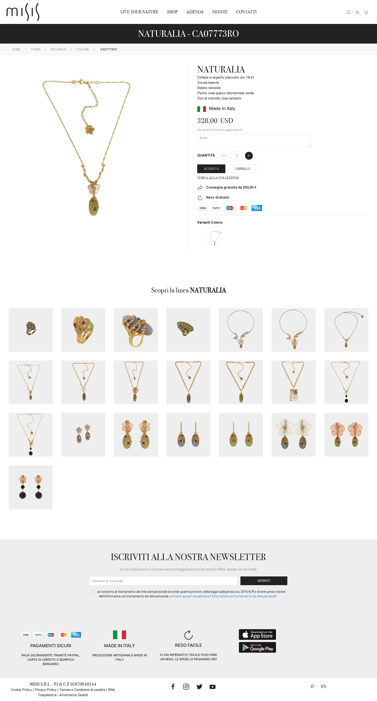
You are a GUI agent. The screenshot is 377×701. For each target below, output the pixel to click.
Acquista (211, 169)
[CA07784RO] (241, 382)
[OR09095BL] (293, 435)
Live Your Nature (139, 11)
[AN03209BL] (136, 330)
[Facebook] (173, 686)
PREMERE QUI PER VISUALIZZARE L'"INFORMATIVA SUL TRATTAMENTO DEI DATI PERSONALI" (223, 596)
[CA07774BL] (83, 382)
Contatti (246, 11)
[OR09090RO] (241, 435)
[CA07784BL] (188, 382)
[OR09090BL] (188, 435)
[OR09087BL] (83, 435)
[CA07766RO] (293, 330)
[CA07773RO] (31, 382)
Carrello (242, 169)
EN (323, 686)
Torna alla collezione (218, 178)
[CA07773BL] (346, 330)
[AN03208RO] (83, 330)
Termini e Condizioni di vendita (82, 690)
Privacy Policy (46, 690)
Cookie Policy (21, 690)
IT (312, 686)
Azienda (195, 11)
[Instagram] (186, 686)
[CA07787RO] (31, 435)
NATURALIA (58, 49)
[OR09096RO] (31, 487)
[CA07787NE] (346, 382)
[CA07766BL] (241, 330)
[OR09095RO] (346, 435)
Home (16, 49)
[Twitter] (199, 686)
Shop (172, 11)
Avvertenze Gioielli (73, 695)
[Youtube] (212, 686)
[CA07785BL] (293, 382)
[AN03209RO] (188, 330)
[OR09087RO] (136, 435)
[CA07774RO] (136, 382)
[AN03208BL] (31, 330)
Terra (35, 49)
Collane (82, 49)
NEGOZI (219, 11)
